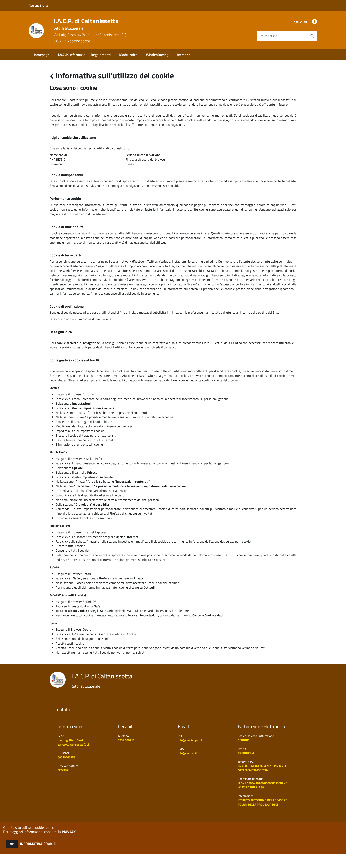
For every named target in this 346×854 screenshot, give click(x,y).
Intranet (183, 54)
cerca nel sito (268, 36)
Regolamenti (101, 54)
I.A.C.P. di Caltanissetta (90, 30)
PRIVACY (69, 831)
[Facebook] (314, 22)
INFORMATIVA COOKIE (38, 843)
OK (12, 844)
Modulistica (128, 54)
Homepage (40, 54)
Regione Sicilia (38, 5)
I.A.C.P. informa (70, 54)
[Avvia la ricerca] (312, 36)
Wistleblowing (157, 54)
